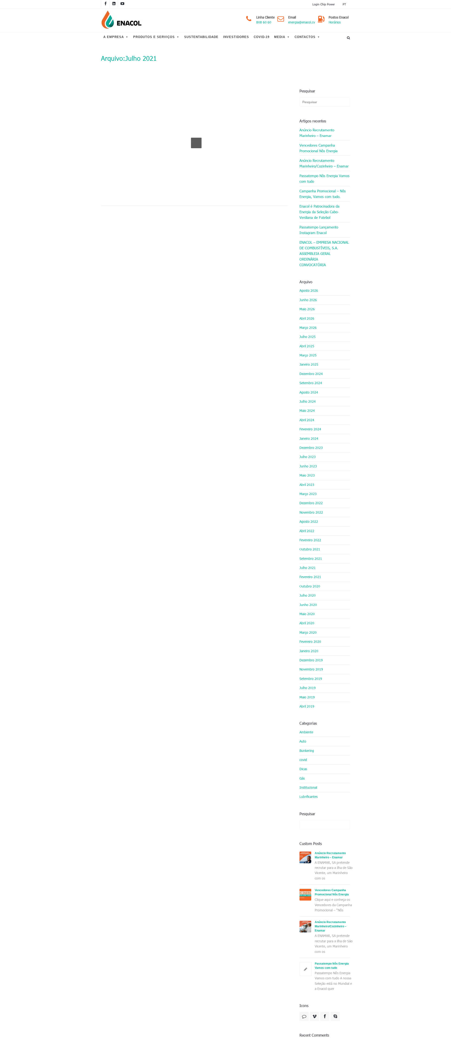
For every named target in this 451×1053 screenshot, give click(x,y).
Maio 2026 (307, 309)
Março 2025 (308, 355)
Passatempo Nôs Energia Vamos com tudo (324, 178)
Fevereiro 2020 (310, 641)
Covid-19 (261, 37)
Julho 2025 (307, 336)
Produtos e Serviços (154, 37)
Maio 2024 (307, 410)
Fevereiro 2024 (310, 429)
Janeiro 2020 (308, 651)
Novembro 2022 (311, 512)
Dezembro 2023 (311, 447)
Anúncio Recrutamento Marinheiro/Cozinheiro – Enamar (324, 163)
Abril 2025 (306, 346)
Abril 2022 (306, 531)
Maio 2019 (307, 697)
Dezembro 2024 (311, 373)
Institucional (308, 787)
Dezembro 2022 (311, 503)
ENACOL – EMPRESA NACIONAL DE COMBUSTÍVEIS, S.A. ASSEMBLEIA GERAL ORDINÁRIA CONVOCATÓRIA (324, 253)
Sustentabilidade (201, 37)
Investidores (236, 37)
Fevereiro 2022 (310, 540)
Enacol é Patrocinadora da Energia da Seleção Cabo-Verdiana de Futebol (319, 212)
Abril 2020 (306, 623)
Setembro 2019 (310, 678)
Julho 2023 (307, 457)
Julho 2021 (307, 567)
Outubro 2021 (309, 549)
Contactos (305, 37)
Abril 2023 (306, 484)
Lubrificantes (308, 796)
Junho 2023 (308, 466)
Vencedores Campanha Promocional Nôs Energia (318, 148)
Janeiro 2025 (308, 364)
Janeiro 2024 (308, 438)
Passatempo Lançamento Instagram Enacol (318, 230)
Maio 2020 (307, 614)
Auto (302, 741)
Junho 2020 (308, 604)
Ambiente (306, 732)
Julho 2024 (307, 401)
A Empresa (113, 37)
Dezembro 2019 (311, 660)
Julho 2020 (307, 595)
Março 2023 (308, 494)
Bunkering (306, 750)
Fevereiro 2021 (310, 577)
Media (279, 37)
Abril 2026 (306, 318)
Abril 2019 (306, 706)
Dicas (303, 769)
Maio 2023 (307, 475)
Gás (302, 778)
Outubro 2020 (309, 586)
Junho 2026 (308, 300)
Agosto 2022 (308, 521)
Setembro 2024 (310, 383)
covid (303, 760)
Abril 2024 (306, 420)
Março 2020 (308, 632)
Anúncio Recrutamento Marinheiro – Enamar (316, 133)
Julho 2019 (307, 688)
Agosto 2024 (308, 392)
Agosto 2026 (308, 290)
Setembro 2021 (310, 558)
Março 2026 (308, 327)
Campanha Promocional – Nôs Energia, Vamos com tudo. (322, 194)
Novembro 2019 (311, 669)
